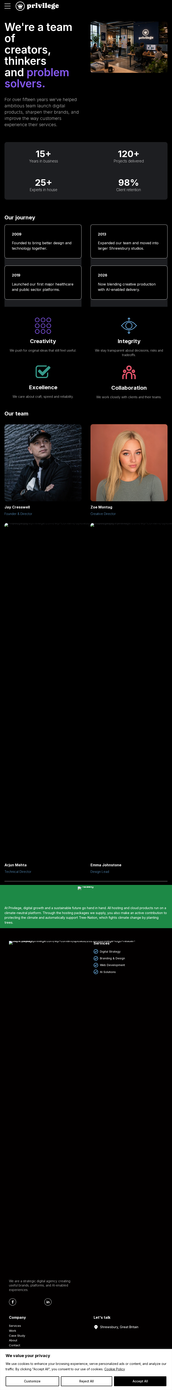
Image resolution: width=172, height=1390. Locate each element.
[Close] (167, 1352)
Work (12, 1330)
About (13, 1340)
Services (15, 1325)
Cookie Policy (114, 1369)
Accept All (140, 1381)
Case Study (17, 1335)
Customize (32, 1381)
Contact (14, 1345)
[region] (86, 1369)
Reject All (86, 1381)
